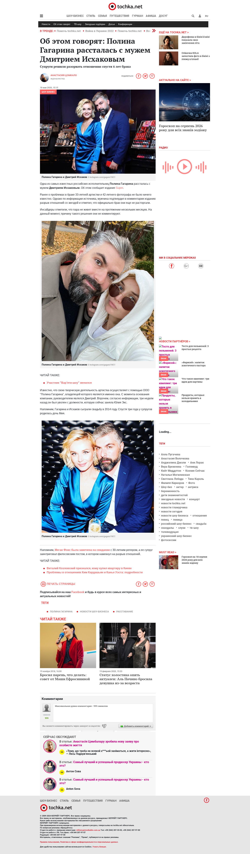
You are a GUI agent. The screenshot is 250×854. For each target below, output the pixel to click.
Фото (191, 483)
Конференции (125, 24)
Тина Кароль (196, 479)
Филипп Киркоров (172, 483)
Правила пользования (49, 842)
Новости (46, 24)
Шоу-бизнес (75, 16)
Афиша (151, 16)
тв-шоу (194, 527)
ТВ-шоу (77, 24)
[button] (199, 16)
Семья (102, 16)
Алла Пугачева (170, 454)
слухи (181, 527)
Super (119, 187)
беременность (170, 491)
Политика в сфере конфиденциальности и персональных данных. (89, 842)
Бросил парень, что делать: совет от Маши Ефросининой (65, 677)
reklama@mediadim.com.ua (88, 830)
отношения (200, 515)
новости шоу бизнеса (174, 515)
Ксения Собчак (195, 470)
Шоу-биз (166, 487)
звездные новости (173, 499)
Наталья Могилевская (175, 474)
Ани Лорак (197, 462)
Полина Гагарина (61, 611)
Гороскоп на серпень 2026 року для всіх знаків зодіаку (183, 128)
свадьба (201, 523)
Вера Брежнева (171, 466)
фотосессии (168, 540)
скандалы (167, 527)
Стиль (90, 16)
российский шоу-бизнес (176, 523)
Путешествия (119, 16)
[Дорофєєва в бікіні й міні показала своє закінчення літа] (168, 42)
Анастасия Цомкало (64, 75)
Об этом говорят (61, 24)
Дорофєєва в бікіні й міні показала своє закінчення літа (196, 40)
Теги (162, 443)
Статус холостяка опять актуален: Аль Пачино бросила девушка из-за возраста (125, 679)
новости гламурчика (174, 507)
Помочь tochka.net (69, 31)
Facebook (77, 592)
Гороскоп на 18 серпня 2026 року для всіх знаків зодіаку (194, 559)
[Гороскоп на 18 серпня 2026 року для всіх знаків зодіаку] (168, 562)
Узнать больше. (99, 847)
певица (177, 519)
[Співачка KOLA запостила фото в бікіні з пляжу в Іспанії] (168, 58)
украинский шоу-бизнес (176, 536)
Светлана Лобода (172, 479)
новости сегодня (171, 511)
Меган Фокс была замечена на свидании (82, 549)
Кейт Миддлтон (171, 470)
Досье (112, 24)
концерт (194, 499)
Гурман (137, 16)
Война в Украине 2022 (99, 31)
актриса (193, 487)
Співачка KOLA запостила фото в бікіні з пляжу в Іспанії (196, 56)
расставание (124, 611)
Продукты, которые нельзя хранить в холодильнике (193, 398)
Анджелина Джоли (173, 462)
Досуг (163, 16)
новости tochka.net (173, 503)
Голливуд (192, 466)
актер (180, 487)
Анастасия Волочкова (175, 458)
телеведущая (170, 532)
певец (165, 519)
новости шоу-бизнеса (94, 611)
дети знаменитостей (174, 495)
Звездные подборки (95, 24)
